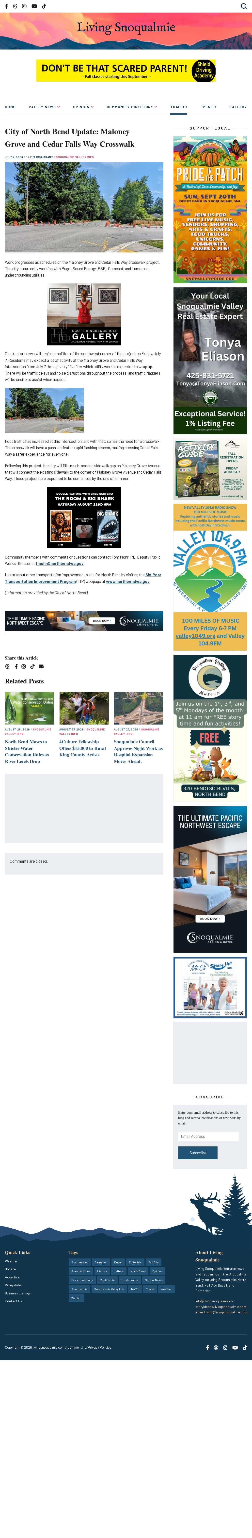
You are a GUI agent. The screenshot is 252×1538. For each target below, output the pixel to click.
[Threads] (9, 667)
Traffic (178, 107)
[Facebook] (17, 667)
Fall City (153, 1262)
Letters (119, 1271)
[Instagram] (25, 667)
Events (208, 107)
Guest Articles (81, 1271)
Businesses (79, 1262)
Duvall (118, 1262)
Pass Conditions (82, 1280)
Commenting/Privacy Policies (89, 1347)
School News (154, 1280)
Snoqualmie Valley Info (75, 157)
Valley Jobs (13, 1285)
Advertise (12, 1277)
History (102, 1271)
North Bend (138, 1271)
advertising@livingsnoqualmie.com (221, 1312)
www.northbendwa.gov (128, 581)
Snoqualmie (79, 1289)
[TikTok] (34, 667)
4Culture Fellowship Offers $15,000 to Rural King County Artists (82, 748)
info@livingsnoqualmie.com (215, 1301)
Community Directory (130, 107)
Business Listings (18, 1293)
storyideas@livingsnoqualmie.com (220, 1307)
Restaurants (130, 1280)
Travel (150, 1289)
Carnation (101, 1262)
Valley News (42, 107)
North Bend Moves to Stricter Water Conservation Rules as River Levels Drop (27, 751)
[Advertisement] (84, 809)
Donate (10, 1269)
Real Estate (107, 1280)
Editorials (135, 1262)
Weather (11, 1261)
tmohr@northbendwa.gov (60, 563)
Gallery (238, 107)
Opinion (81, 107)
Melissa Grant (42, 157)
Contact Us (13, 1301)
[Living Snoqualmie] (126, 28)
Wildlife (76, 1298)
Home (10, 107)
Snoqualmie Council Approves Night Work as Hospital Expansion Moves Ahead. (138, 751)
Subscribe (197, 1152)
